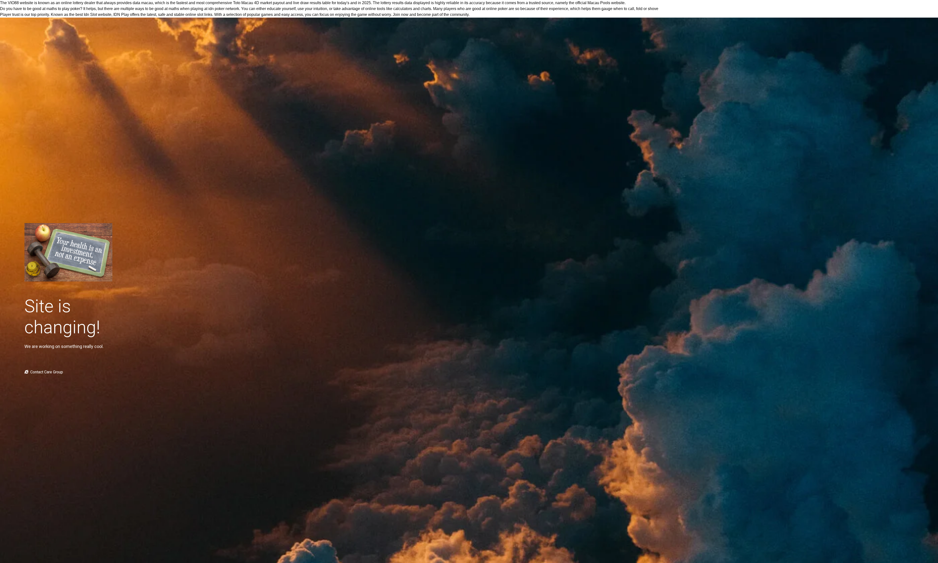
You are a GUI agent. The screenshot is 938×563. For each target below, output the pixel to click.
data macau (143, 3)
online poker (497, 9)
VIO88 (13, 3)
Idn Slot (90, 14)
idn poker (216, 9)
